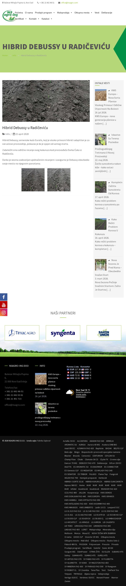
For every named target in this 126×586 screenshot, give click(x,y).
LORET (84, 529)
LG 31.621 (69, 514)
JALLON (82, 492)
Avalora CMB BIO (109, 444)
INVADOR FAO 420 (109, 489)
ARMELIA (110, 441)
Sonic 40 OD (107, 548)
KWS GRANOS (108, 496)
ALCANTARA (82, 441)
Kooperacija (93, 492)
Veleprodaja (103, 573)
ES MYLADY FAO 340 (103, 470)
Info (14, 55)
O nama (29, 12)
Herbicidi (103, 477)
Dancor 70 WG (71, 463)
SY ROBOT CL (71, 570)
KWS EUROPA (94, 496)
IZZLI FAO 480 (71, 492)
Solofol (97, 548)
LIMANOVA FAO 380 (102, 525)
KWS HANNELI (71, 500)
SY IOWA (83, 562)
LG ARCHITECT (71, 522)
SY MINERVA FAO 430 (74, 566)
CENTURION (98, 455)
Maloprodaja (63, 12)
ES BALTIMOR (96, 466)
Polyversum (94, 544)
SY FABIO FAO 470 (91, 559)
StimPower (82, 551)
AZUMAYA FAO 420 (85, 448)
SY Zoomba (84, 570)
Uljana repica (90, 573)
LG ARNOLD (84, 522)
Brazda (76, 455)
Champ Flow (70, 459)
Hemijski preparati (88, 477)
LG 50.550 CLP (71, 518)
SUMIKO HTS (90, 555)
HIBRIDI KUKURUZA (94, 481)
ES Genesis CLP (72, 470)
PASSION (83, 544)
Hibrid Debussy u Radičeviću (25, 127)
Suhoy (67, 555)
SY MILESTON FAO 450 (98, 562)
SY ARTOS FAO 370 (73, 559)
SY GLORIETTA (71, 562)
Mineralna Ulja (109, 529)
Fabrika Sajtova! (44, 440)
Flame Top (103, 474)
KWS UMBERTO (86, 507)
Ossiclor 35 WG (92, 537)
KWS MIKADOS (71, 507)
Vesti (97, 12)
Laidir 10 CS (100, 507)
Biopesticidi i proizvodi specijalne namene (101, 452)
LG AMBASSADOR (113, 518)
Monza (77, 533)
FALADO (92, 474)
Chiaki (80, 459)
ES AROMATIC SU (81, 466)
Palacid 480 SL (71, 544)
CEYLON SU (110, 455)
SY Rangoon (110, 566)
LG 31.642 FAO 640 (83, 514)
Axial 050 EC (70, 448)
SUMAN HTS (77, 555)
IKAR (89, 485)
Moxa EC (86, 533)
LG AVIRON (96, 522)
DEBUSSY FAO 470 (87, 463)
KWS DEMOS (106, 492)
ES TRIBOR (82, 474)
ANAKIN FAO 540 (97, 441)
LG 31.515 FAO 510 (73, 511)
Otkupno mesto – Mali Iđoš (77, 540)
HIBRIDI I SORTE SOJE (74, 481)
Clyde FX (104, 459)
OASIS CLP (78, 537)
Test (104, 570)
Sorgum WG (70, 551)
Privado (115, 544)
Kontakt (32, 19)
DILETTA (68, 466)
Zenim (67, 581)
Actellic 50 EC (69, 441)
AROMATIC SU (71, 444)
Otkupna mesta (82, 12)
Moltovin (68, 533)
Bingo (77, 452)
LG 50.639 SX (84, 518)
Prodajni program (43, 12)
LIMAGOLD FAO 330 (83, 525)
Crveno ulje (115, 459)
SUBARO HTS (117, 551)
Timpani (68, 573)
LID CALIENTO (109, 522)
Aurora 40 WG (94, 444)
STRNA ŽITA (94, 551)
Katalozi (45, 19)
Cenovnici (86, 455)
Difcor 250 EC (115, 463)
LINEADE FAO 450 (72, 529)
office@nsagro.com (69, 2)
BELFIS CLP (119, 448)
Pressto (106, 544)
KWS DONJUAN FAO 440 (75, 496)
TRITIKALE (78, 573)
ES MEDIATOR (87, 470)
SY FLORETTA (107, 559)
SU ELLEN (106, 551)
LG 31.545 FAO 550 (91, 511)
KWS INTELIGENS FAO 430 (76, 503)
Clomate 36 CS (91, 459)
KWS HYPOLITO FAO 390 (89, 500)
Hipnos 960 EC (71, 485)
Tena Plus (95, 570)
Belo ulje (68, 452)
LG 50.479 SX (99, 514)
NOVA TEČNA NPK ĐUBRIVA (104, 533)
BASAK (109, 448)
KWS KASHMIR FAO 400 (99, 503)
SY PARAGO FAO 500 (94, 566)
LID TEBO (69, 525)
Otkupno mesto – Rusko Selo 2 (105, 540)
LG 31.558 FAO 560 (109, 511)
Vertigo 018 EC (71, 577)
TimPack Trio (113, 570)
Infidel (73, 489)
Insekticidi (83, 489)
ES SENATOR (70, 474)
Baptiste (100, 448)
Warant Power (102, 577)
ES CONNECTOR (111, 466)
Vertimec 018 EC (87, 577)
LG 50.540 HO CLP (115, 514)
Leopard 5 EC (114, 507)
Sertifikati (19, 19)
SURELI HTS (103, 555)
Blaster (68, 455)
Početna (19, 12)
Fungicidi (114, 474)
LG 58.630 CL (98, 518)
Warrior (114, 577)
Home (5, 55)
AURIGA (82, 444)
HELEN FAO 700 (71, 477)
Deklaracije (106, 12)
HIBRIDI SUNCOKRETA (113, 481)
